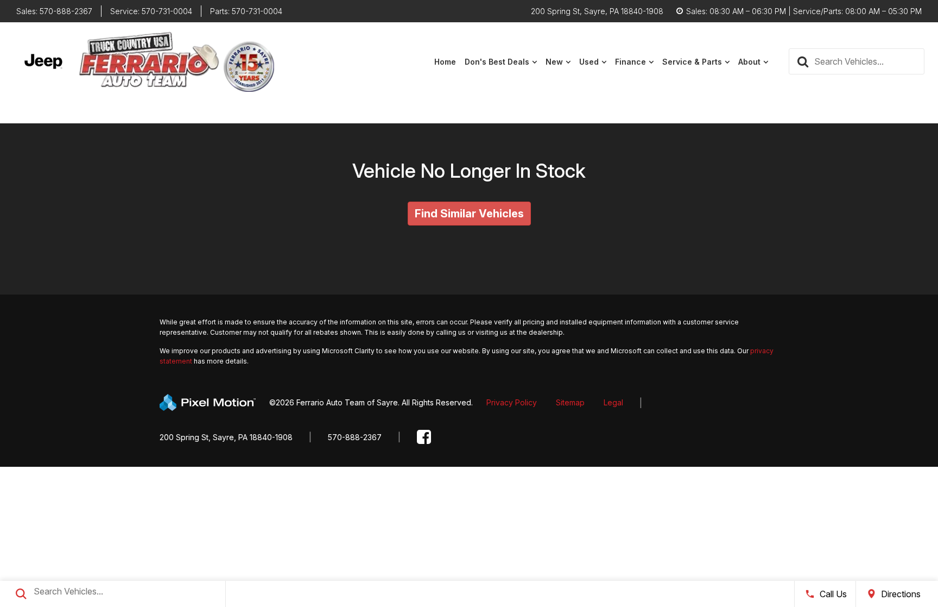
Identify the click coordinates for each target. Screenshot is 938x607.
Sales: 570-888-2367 (54, 11)
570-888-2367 (355, 437)
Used (589, 61)
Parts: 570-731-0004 (246, 11)
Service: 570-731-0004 (151, 11)
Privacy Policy (511, 402)
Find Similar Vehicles (469, 213)
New (554, 61)
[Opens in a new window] (424, 437)
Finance (630, 61)
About (749, 61)
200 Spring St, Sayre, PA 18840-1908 (226, 437)
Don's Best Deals (497, 61)
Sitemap (570, 402)
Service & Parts (692, 61)
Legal (613, 402)
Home (445, 61)
